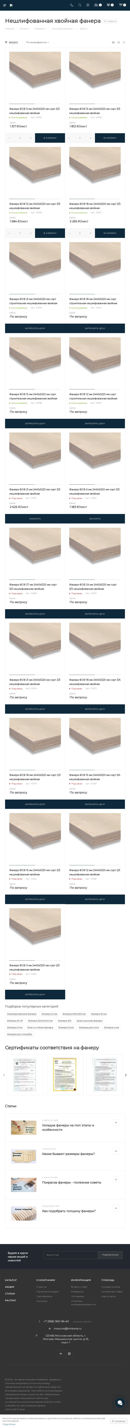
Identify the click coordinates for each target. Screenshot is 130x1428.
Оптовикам (77, 1296)
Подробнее (9, 1424)
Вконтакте (60, 1353)
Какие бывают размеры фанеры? (68, 1154)
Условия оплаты (111, 1286)
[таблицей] (124, 42)
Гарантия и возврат (47, 1291)
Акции (9, 1286)
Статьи (10, 1293)
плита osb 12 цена (15, 1409)
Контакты (41, 1301)
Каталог (11, 1280)
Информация (81, 1280)
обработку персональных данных (26, 1405)
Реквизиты (77, 1291)
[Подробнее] (116, 1122)
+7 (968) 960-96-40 (56, 1321)
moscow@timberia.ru (67, 1328)
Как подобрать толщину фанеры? (69, 1211)
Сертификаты (44, 1296)
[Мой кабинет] (87, 5)
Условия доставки (112, 1291)
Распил (10, 1300)
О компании (45, 1280)
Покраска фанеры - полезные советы (71, 1182)
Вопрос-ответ (79, 1286)
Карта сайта (109, 1296)
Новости (41, 1286)
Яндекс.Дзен (69, 1353)
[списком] (118, 42)
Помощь (108, 1280)
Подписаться (110, 1255)
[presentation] (4, 1075)
